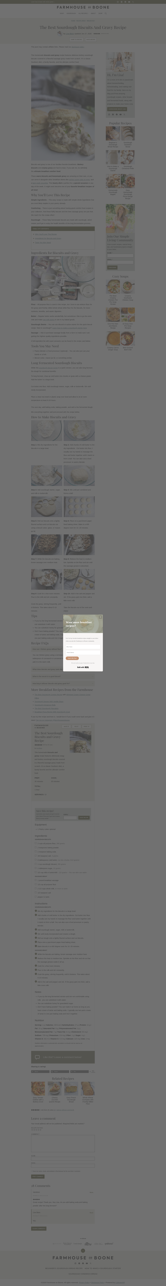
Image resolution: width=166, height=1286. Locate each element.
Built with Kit (83, 667)
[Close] (100, 617)
